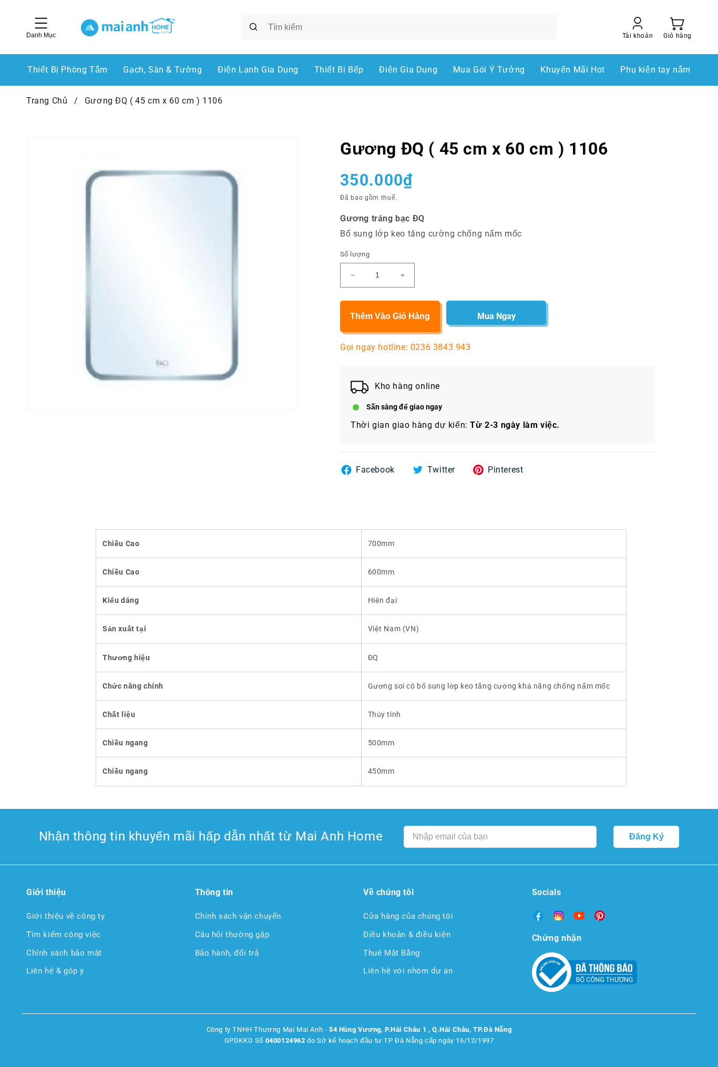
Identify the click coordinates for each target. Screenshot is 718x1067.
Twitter (441, 470)
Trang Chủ (46, 101)
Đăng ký (646, 836)
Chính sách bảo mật (64, 953)
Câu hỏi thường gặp (232, 934)
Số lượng (355, 254)
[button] (677, 27)
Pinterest (505, 470)
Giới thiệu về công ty (65, 916)
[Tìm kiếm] (253, 26)
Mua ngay (496, 316)
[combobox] (399, 27)
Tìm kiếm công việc (63, 934)
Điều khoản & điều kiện (406, 934)
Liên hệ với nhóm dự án (408, 971)
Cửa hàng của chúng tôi (408, 916)
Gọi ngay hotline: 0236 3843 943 (405, 347)
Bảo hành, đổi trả (227, 953)
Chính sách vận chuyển (238, 916)
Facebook (375, 470)
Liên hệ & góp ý (55, 971)
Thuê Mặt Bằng (391, 953)
